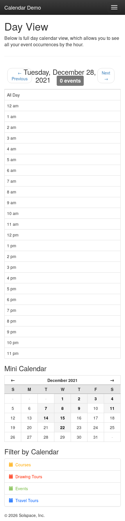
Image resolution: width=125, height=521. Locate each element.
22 (62, 427)
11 (112, 408)
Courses (22, 464)
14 (46, 418)
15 (62, 418)
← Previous (20, 75)
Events (20, 488)
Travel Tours (25, 500)
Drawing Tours (27, 476)
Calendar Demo (22, 7)
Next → (106, 75)
